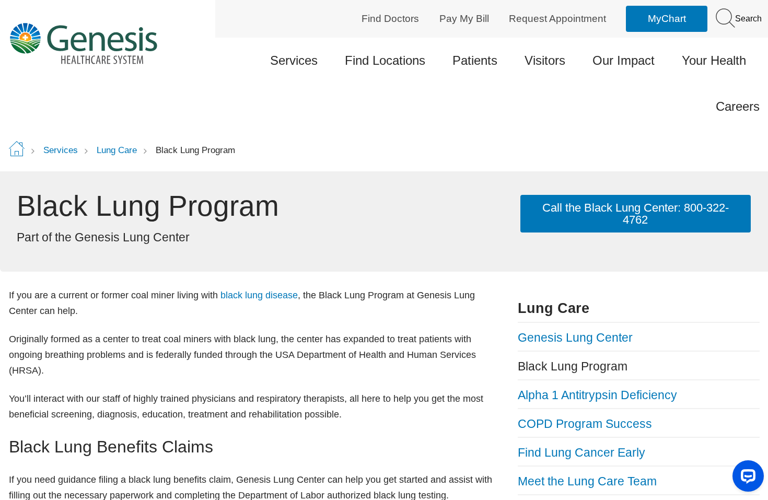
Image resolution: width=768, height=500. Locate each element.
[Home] (98, 43)
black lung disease (259, 295)
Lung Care (117, 150)
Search (747, 18)
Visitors (545, 60)
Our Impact (623, 60)
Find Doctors (390, 18)
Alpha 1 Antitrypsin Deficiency (597, 395)
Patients (474, 60)
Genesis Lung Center (575, 337)
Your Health (714, 60)
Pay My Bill (464, 18)
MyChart (667, 18)
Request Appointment (557, 18)
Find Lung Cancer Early (581, 452)
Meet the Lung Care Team (587, 481)
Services (294, 60)
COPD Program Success (585, 424)
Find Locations (385, 60)
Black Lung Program (572, 366)
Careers (738, 106)
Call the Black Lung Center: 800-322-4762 (635, 213)
